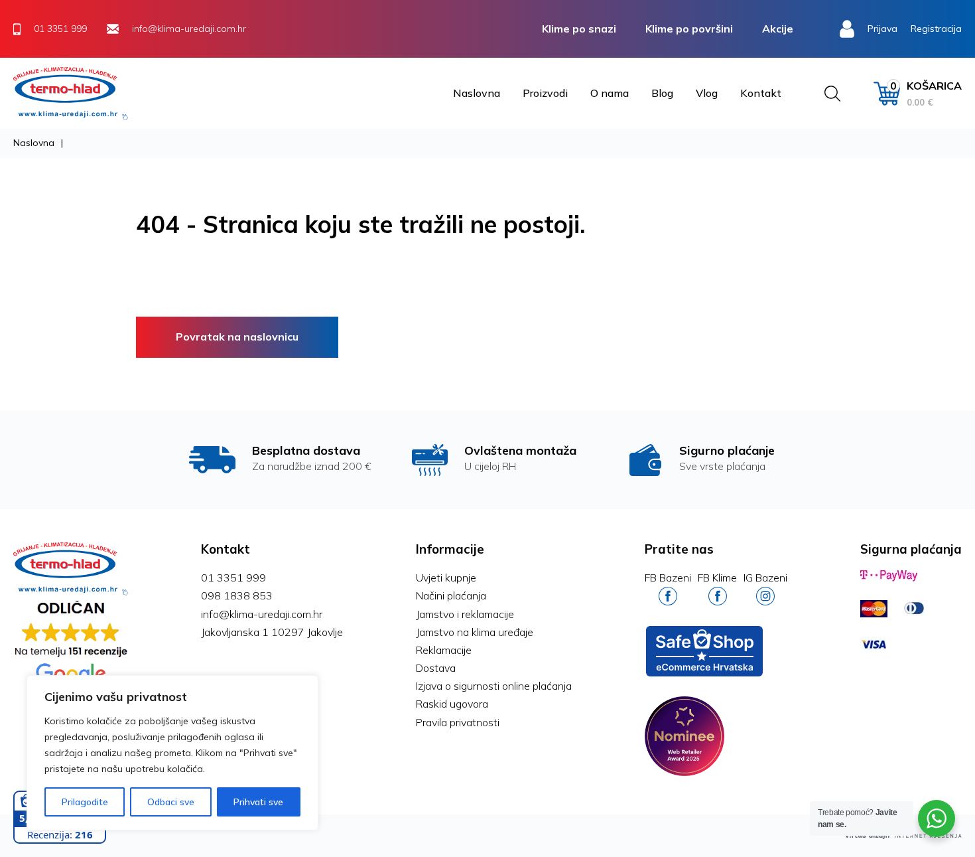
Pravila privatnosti (457, 722)
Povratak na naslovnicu (237, 336)
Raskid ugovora (452, 703)
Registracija (936, 29)
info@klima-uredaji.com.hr (261, 614)
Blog (662, 93)
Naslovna (476, 93)
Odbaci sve (170, 802)
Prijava (882, 29)
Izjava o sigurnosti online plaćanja (494, 685)
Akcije (777, 28)
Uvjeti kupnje (446, 577)
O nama (609, 93)
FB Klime (717, 577)
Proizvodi (545, 93)
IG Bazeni (765, 577)
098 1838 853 (237, 595)
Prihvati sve (258, 802)
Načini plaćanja (451, 595)
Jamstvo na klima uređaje (474, 632)
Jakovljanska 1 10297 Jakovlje (272, 632)
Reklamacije (444, 650)
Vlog (707, 93)
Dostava (436, 667)
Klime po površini (689, 28)
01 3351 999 (233, 577)
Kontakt (760, 93)
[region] (172, 752)
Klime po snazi (579, 28)
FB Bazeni (668, 577)
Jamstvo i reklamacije (465, 614)
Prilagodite (85, 802)
